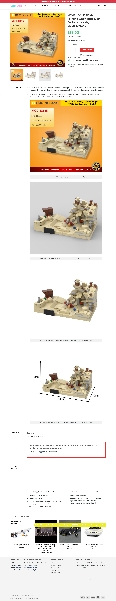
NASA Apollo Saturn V (21, 545)
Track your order (61, 6)
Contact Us (55, 570)
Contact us (25, 596)
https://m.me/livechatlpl (27, 570)
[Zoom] (13, 65)
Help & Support (80, 6)
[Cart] (105, 6)
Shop (37, 6)
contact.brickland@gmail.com (26, 568)
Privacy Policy (56, 565)
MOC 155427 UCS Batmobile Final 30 (69, 545)
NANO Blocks (46, 6)
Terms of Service (57, 568)
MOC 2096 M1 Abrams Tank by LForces (94, 545)
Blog (70, 6)
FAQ (32, 596)
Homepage (29, 6)
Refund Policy (56, 573)
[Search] (99, 6)
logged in (42, 452)
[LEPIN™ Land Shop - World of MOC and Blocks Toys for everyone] (16, 6)
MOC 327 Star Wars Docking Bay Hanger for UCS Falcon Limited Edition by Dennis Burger (45, 547)
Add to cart (87, 50)
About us (54, 563)
